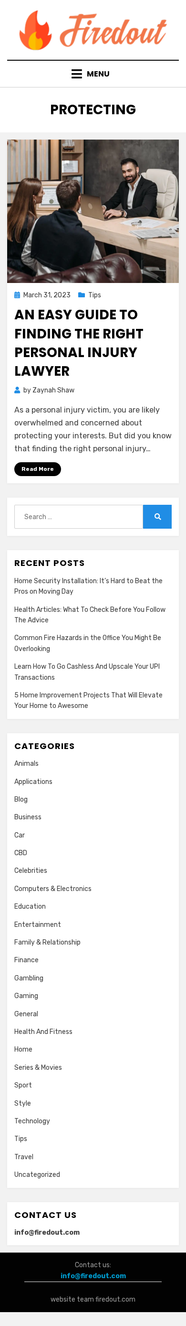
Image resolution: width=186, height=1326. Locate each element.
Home (23, 1049)
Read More (37, 469)
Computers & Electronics (53, 889)
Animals (26, 764)
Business (27, 817)
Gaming (26, 996)
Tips (94, 295)
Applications (33, 782)
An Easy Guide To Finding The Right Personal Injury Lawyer (79, 342)
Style (22, 1103)
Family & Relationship (47, 942)
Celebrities (30, 871)
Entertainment (37, 925)
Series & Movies (38, 1068)
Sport (23, 1085)
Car (19, 835)
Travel (23, 1157)
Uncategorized (37, 1175)
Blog (21, 799)
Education (30, 906)
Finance (26, 960)
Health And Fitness (43, 1032)
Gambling (28, 978)
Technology (32, 1121)
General (26, 1014)
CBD (20, 853)
